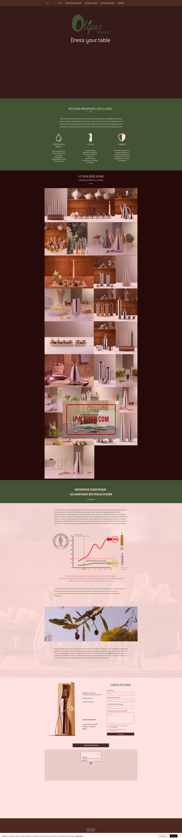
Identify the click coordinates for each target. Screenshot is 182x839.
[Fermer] (180, 835)
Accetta (173, 836)
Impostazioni (163, 836)
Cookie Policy (79, 836)
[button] (117, 402)
